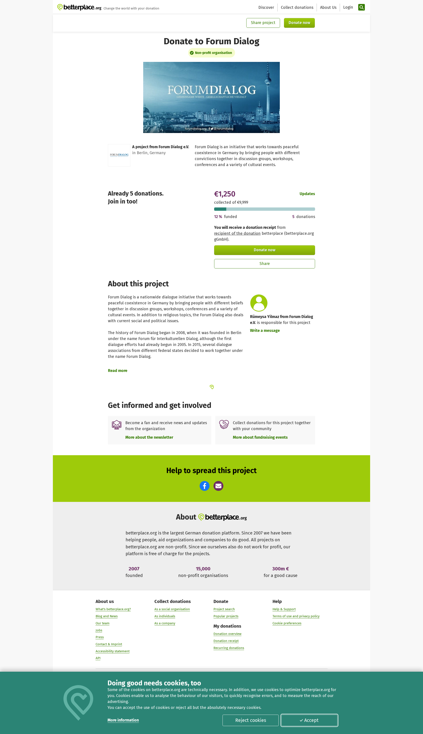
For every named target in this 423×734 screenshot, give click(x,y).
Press (100, 637)
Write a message (265, 330)
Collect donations (297, 7)
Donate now (299, 22)
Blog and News (107, 616)
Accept (311, 720)
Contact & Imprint (109, 644)
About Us (328, 7)
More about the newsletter (149, 437)
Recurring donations (228, 648)
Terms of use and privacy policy (296, 616)
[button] (205, 486)
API (98, 658)
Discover (266, 7)
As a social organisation (172, 609)
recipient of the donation (237, 233)
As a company (164, 623)
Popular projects (225, 616)
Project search (224, 609)
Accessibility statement (113, 651)
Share (265, 263)
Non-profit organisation (213, 53)
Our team (102, 623)
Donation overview (227, 634)
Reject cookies (250, 720)
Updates (307, 193)
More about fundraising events (260, 437)
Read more (117, 370)
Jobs (99, 630)
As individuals (164, 616)
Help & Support (284, 609)
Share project (263, 22)
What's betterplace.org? (113, 609)
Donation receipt (226, 641)
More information (123, 720)
